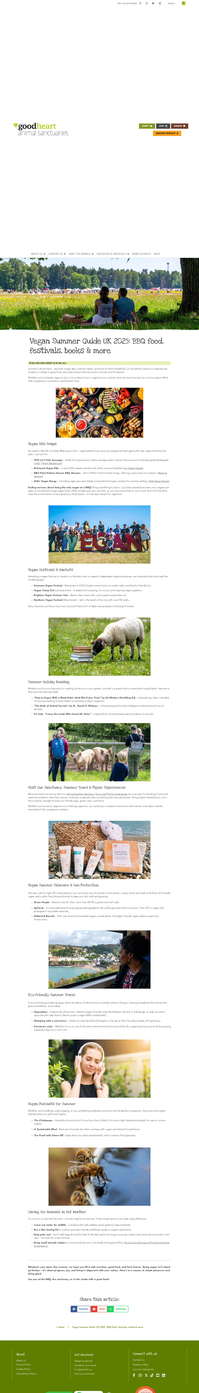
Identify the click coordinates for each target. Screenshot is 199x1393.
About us (21, 1360)
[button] (38, 254)
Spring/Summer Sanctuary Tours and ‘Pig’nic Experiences (97, 794)
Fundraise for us (83, 1369)
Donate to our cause (85, 1365)
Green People (135, 468)
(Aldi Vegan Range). (159, 481)
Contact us (139, 1360)
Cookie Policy (23, 1369)
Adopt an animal (83, 1361)
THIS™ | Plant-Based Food (48, 463)
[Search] (183, 3)
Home (61, 1327)
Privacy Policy (23, 1364)
